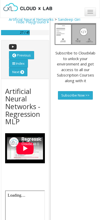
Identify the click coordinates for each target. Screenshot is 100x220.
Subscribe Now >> (75, 95)
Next (16, 72)
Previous (23, 55)
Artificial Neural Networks (31, 19)
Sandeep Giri (69, 19)
